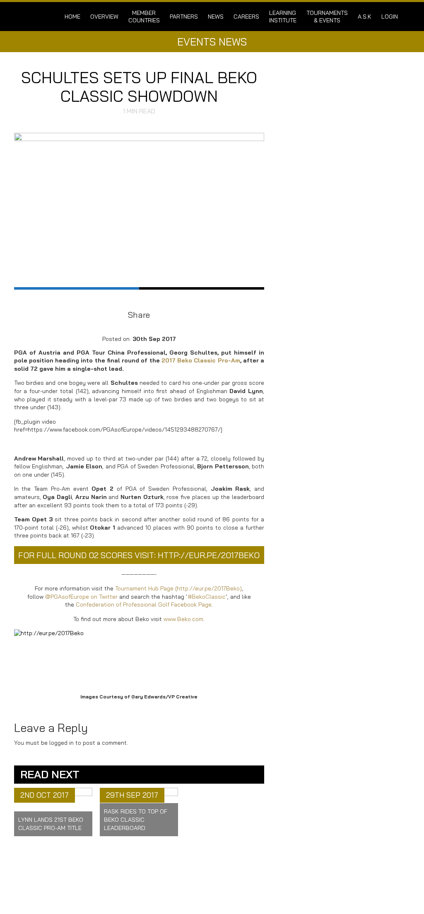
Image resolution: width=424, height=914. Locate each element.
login (389, 16)
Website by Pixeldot (371, 890)
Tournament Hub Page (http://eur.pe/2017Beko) (178, 588)
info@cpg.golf (242, 877)
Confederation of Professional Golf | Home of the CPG (48, 16)
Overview (104, 16)
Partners (184, 16)
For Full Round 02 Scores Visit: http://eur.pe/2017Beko (139, 555)
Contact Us (137, 876)
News (216, 16)
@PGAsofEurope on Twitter (81, 596)
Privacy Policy (141, 883)
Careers (246, 16)
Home (72, 16)
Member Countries (144, 16)
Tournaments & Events (327, 16)
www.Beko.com (183, 619)
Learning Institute (282, 16)
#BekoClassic (207, 596)
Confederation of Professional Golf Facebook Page (144, 604)
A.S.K (364, 16)
